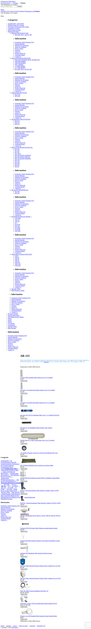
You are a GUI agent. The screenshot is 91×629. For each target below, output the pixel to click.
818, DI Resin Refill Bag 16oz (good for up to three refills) (36, 465)
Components (11, 325)
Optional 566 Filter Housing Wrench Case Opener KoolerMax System (40, 540)
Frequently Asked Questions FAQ (24, 42)
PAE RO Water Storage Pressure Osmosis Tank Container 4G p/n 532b (40, 566)
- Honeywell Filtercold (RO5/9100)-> (8, 472)
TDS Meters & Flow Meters (16, 317)
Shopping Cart (41, 626)
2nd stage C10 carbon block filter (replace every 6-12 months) (37, 390)
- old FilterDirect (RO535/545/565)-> (10, 475)
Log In (8, 3)
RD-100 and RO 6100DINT (23, 155)
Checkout (15, 3)
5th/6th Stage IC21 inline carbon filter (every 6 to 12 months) (37, 440)
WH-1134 (18, 264)
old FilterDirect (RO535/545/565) (20, 119)
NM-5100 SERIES (20, 63)
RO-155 (17, 162)
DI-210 (17, 166)
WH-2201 (18, 265)
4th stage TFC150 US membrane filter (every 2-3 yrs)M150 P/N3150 (39, 415)
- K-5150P (9, 488)
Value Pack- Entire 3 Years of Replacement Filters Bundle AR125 (38, 603)
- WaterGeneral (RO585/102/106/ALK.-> (8, 478)
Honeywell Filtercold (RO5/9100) (20, 58)
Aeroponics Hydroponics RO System (18, 27)
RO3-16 (17, 121)
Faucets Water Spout (13, 315)
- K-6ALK (14, 486)
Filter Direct (14, 627)
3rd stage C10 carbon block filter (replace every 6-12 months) (37, 402)
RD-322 (17, 165)
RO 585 (17, 152)
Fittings (10, 322)
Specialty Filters (15, 289)
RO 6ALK (18, 154)
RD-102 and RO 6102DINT (23, 158)
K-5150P (17, 227)
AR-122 (17, 220)
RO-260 (17, 163)
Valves (10, 320)
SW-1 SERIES (19, 64)
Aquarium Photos (20, 55)
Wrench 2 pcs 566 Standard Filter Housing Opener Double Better (38, 616)
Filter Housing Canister (17, 290)
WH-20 (17, 259)
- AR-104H (5, 484)
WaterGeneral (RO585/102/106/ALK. (22, 147)
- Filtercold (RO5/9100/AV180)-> (10, 470)
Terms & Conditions (20, 47)
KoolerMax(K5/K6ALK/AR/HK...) (21, 216)
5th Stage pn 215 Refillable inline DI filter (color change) (36, 428)
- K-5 (8, 486)
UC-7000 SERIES (20, 68)
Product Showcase (20, 53)
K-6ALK (17, 224)
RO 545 (17, 149)
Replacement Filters (13, 31)
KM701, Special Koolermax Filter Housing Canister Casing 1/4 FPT (39, 490)
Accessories (11, 323)
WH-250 (17, 262)
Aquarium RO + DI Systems (16, 23)
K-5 (16, 223)
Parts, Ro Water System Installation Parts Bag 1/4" (34, 591)
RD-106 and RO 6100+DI (22, 157)
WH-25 (17, 260)
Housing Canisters (13, 314)
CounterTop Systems (14, 28)
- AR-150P (8, 489)
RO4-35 (17, 122)
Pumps (10, 318)
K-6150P (17, 229)
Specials (3, 11)
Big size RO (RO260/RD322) (19, 190)
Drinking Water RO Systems (16, 25)
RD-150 (17, 160)
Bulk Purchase (12, 328)
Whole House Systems (14, 30)
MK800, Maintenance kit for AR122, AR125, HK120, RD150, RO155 (40, 515)
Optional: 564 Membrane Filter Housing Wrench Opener (36, 553)
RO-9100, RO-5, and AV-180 (23, 35)
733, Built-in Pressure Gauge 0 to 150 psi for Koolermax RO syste (39, 453)
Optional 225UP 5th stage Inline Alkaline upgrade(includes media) (38, 528)
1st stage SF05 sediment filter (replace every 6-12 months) (36, 377)
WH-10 (17, 257)
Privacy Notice (19, 48)
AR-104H (18, 218)
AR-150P (17, 231)
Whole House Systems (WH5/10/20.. (21, 254)
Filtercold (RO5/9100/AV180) (19, 33)
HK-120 (17, 226)
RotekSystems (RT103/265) (19, 93)
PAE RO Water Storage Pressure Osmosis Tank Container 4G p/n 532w (40, 578)
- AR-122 (12, 484)
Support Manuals (20, 44)
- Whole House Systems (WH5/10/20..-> (10, 490)
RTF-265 (17, 96)
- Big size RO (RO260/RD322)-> (10, 480)
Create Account (14, 11)
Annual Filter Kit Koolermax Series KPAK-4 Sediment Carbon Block (40, 478)
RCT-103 (17, 94)
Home (2, 9)
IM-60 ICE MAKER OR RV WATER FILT (27, 60)
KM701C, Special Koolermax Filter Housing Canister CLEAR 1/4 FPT (40, 503)
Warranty (17, 50)
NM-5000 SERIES (20, 61)
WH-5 (16, 256)
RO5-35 (17, 124)
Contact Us (18, 56)
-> (12, 468)
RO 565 (17, 150)
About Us (17, 52)
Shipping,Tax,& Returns (22, 45)
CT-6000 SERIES (20, 66)
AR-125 (17, 221)
